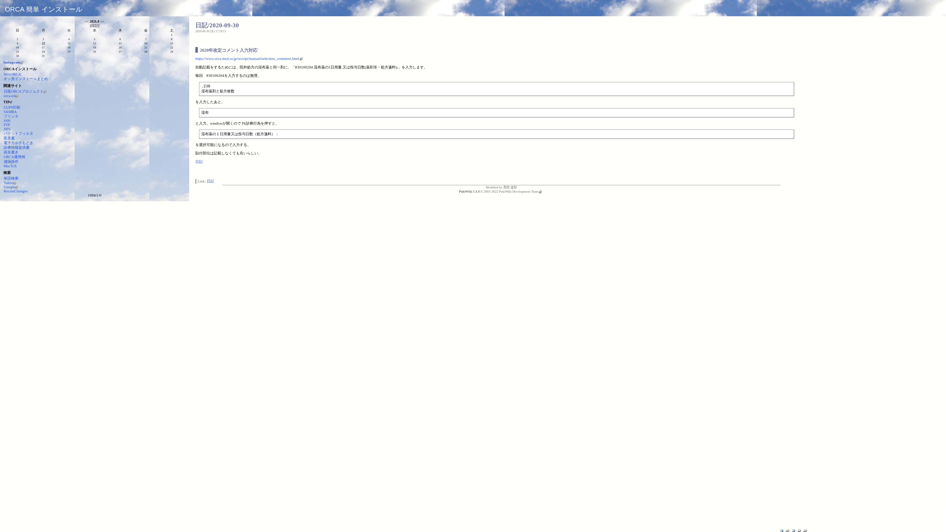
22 (171, 47)
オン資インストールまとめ (26, 79)
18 (69, 47)
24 (43, 51)
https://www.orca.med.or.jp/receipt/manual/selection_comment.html (247, 59)
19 (94, 47)
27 (120, 51)
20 (120, 47)
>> (102, 21)
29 (171, 51)
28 (145, 51)
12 (94, 43)
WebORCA (12, 74)
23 (17, 51)
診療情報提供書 (17, 148)
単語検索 (11, 178)
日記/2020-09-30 (217, 25)
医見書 (9, 138)
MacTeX (10, 166)
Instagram (11, 62)
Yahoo (9, 183)
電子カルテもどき (18, 143)
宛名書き (11, 152)
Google (9, 187)
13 (120, 43)
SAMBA (10, 112)
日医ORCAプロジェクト (24, 91)
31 (43, 55)
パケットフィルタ (18, 133)
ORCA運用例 (14, 157)
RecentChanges (16, 191)
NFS (7, 129)
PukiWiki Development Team (518, 191)
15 (171, 43)
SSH (7, 121)
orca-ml (10, 96)
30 (17, 55)
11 (69, 43)
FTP (7, 125)
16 (17, 47)
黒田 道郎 (510, 187)
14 (145, 43)
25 (69, 51)
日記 (199, 162)
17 (43, 47)
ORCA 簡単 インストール (44, 9)
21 (145, 47)
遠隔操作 (11, 162)
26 (94, 51)
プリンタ (11, 116)
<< (87, 21)
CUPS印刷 (12, 107)
